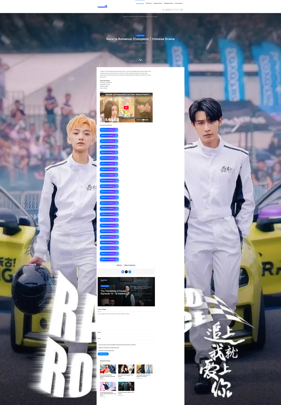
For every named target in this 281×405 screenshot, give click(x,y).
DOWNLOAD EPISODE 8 (107, 169)
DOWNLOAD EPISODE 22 (107, 248)
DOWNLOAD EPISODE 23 (107, 253)
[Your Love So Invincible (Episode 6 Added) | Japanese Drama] (108, 369)
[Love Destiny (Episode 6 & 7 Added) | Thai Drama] (145, 369)
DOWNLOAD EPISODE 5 (107, 152)
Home (126, 16)
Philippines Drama (168, 3)
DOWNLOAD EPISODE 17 (107, 219)
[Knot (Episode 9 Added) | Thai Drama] (126, 369)
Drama (120, 265)
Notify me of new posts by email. (106, 350)
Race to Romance (130, 265)
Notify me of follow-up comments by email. (109, 347)
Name (99, 332)
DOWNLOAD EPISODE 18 (107, 225)
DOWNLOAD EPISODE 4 (107, 146)
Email (99, 338)
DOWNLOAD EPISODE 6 (107, 158)
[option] (126, 291)
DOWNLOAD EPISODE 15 (107, 208)
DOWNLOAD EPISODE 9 (107, 174)
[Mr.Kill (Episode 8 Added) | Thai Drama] (126, 386)
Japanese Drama (158, 3)
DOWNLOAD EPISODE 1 (107, 129)
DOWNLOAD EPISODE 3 (107, 141)
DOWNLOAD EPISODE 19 (107, 231)
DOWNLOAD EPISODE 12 (107, 191)
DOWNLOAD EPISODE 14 (107, 203)
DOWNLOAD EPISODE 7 (107, 163)
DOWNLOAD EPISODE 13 (107, 197)
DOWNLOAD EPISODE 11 (107, 186)
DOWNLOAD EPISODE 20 (107, 236)
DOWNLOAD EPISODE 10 (107, 180)
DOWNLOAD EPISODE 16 (107, 214)
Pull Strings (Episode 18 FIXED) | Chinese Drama (113, 292)
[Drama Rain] (102, 6)
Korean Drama (178, 3)
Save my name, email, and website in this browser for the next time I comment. (117, 344)
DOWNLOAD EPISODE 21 (107, 242)
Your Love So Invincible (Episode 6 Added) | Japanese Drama (107, 376)
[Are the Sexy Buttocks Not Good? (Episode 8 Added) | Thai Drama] (108, 386)
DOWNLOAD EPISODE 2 (107, 135)
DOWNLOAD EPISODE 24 (107, 259)
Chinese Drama (140, 3)
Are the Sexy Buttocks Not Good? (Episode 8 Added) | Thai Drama (108, 394)
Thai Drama (149, 3)
